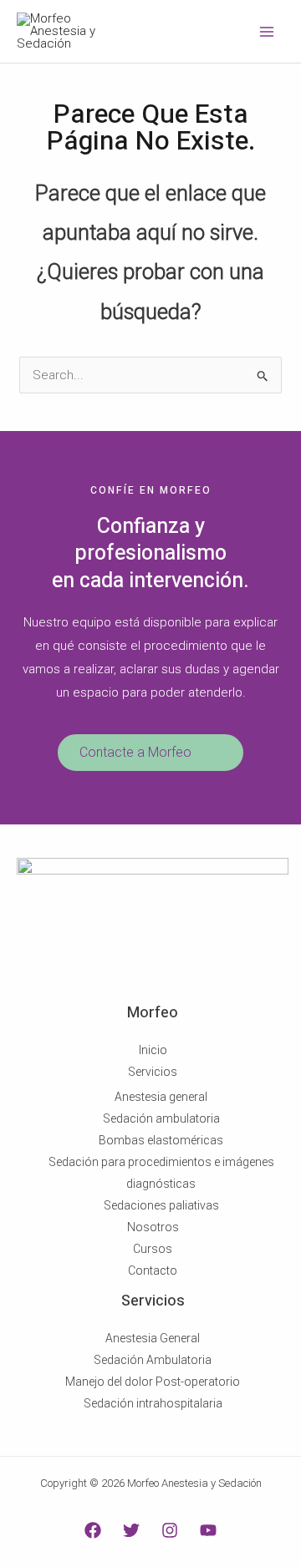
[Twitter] (131, 1530)
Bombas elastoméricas (161, 1140)
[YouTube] (208, 1530)
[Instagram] (169, 1530)
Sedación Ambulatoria (153, 1360)
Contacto (152, 1270)
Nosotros (153, 1227)
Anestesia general (161, 1096)
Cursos (152, 1248)
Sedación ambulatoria (161, 1118)
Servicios (152, 1071)
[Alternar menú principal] (267, 31)
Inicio (153, 1050)
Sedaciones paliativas (161, 1205)
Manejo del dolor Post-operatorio (152, 1381)
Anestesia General (152, 1338)
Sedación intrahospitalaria (153, 1403)
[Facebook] (92, 1530)
